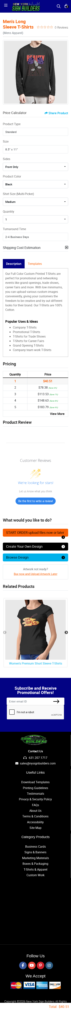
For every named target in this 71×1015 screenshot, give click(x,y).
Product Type (11, 124)
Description (13, 264)
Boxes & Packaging (35, 864)
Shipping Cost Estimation (22, 247)
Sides (6, 159)
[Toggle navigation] (7, 6)
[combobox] (35, 167)
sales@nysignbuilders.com (38, 763)
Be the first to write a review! (35, 501)
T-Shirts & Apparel (35, 869)
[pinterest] (40, 965)
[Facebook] (23, 965)
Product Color (12, 176)
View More (57, 413)
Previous (5, 632)
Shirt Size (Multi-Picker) (18, 194)
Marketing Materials (35, 858)
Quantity (8, 211)
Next (66, 632)
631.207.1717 (37, 758)
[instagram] (49, 965)
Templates (35, 264)
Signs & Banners (35, 852)
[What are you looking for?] (58, 6)
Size (6, 141)
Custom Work (35, 875)
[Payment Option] (35, 985)
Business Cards (35, 846)
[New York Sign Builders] (26, 6)
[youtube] (32, 965)
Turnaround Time (14, 229)
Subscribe (56, 701)
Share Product (58, 113)
